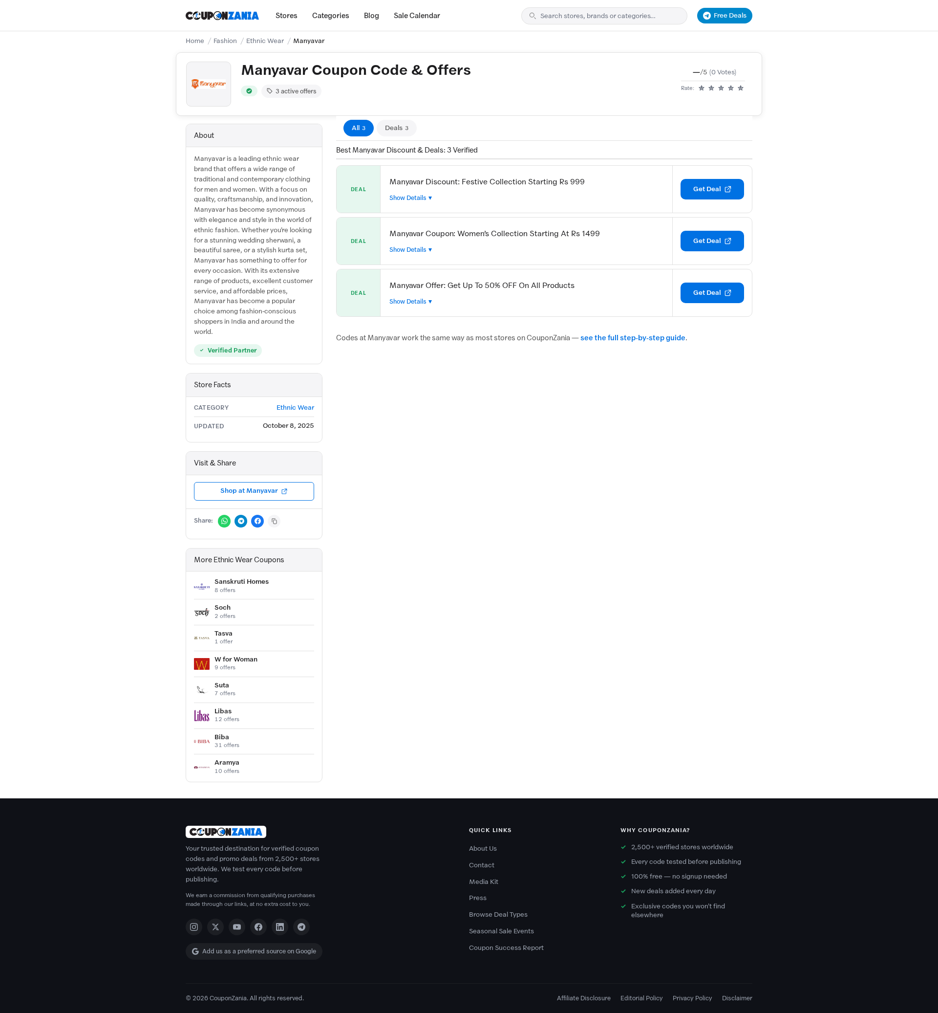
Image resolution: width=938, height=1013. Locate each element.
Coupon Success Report (506, 947)
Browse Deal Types (498, 914)
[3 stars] (721, 88)
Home (195, 40)
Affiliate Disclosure (584, 998)
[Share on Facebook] (257, 521)
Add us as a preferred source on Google (259, 951)
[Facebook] (258, 927)
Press (478, 898)
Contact (481, 865)
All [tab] (358, 128)
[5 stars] (740, 88)
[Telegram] (301, 927)
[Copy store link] (274, 521)
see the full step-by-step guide (632, 338)
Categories (330, 16)
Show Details (407, 197)
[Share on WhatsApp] (224, 521)
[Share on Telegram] (240, 521)
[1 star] (701, 88)
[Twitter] (215, 927)
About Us (483, 848)
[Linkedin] (280, 927)
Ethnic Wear (265, 40)
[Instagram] (194, 927)
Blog (371, 16)
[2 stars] (711, 88)
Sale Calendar (417, 16)
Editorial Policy (641, 998)
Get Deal (707, 189)
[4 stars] (730, 88)
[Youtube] (237, 927)
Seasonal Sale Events (501, 931)
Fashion (225, 40)
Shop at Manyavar (249, 490)
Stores (287, 16)
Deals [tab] (396, 128)
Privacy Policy (692, 998)
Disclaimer (737, 998)
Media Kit (483, 881)
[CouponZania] (317, 832)
